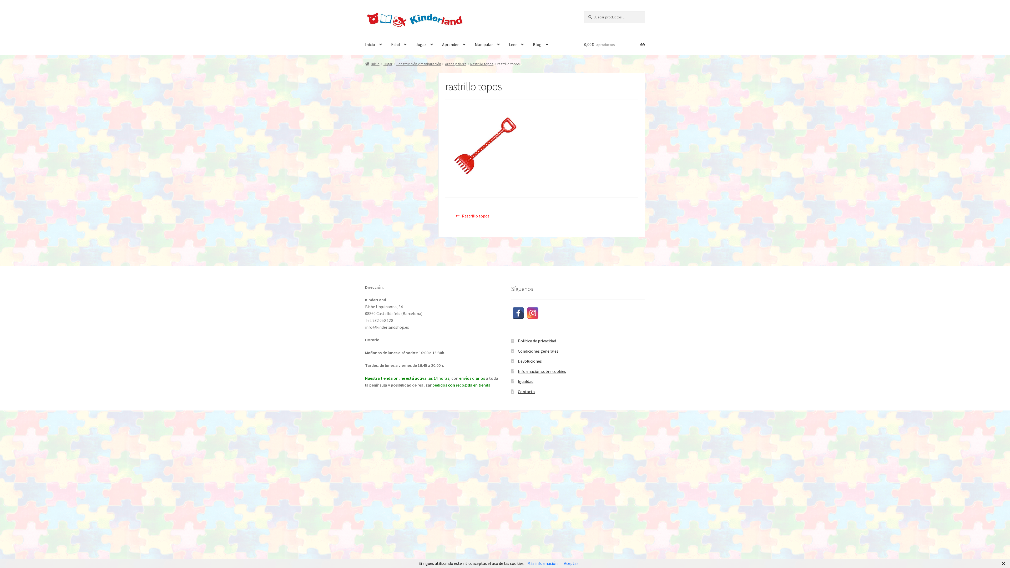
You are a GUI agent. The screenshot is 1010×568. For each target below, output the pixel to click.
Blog (537, 44)
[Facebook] (518, 313)
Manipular (484, 44)
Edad (395, 44)
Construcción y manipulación (418, 64)
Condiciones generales (538, 351)
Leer (513, 44)
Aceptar (571, 563)
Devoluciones (530, 361)
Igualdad (525, 381)
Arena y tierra (455, 64)
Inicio (370, 44)
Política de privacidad (537, 340)
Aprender (450, 44)
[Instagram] (533, 313)
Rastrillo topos (481, 64)
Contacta (526, 391)
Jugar (421, 44)
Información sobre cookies (542, 371)
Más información (542, 563)
